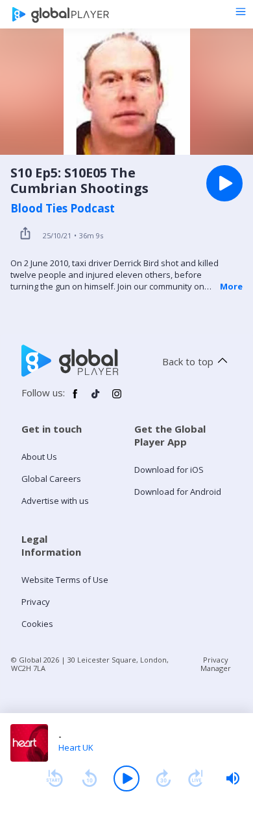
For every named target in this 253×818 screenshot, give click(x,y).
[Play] (126, 778)
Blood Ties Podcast (62, 208)
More (231, 286)
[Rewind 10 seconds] (89, 778)
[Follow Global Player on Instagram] (117, 399)
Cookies (37, 624)
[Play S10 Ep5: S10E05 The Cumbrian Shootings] (224, 183)
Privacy (35, 602)
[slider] (233, 778)
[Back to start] (54, 778)
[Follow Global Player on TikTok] (96, 399)
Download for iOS (169, 469)
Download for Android (177, 491)
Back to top (187, 361)
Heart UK (75, 747)
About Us (39, 456)
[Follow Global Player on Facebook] (75, 399)
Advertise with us (55, 500)
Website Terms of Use (64, 579)
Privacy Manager (215, 663)
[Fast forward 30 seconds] (163, 778)
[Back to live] (196, 778)
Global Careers (51, 478)
